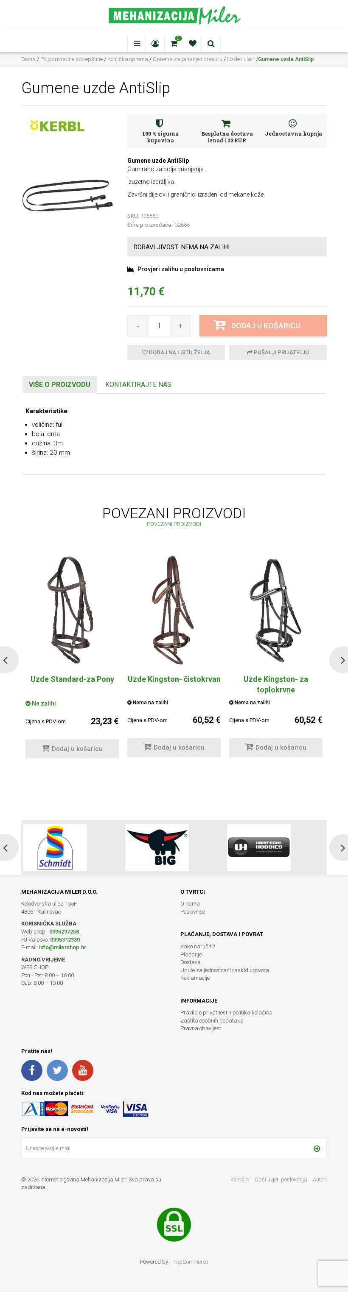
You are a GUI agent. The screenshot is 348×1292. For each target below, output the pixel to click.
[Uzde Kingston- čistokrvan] (174, 610)
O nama (190, 903)
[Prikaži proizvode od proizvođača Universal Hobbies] (259, 847)
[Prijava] (316, 1148)
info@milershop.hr (62, 947)
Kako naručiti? (197, 946)
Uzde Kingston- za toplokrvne (276, 684)
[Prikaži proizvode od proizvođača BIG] (157, 847)
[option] (174, 659)
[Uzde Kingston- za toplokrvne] (276, 610)
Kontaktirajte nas (138, 385)
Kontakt (239, 1179)
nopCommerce (191, 1262)
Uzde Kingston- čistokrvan (174, 679)
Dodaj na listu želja (179, 352)
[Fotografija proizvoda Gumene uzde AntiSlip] (68, 195)
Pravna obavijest (200, 1028)
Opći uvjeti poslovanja (282, 1179)
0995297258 (63, 931)
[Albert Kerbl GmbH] (57, 125)
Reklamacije (195, 978)
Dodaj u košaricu (77, 749)
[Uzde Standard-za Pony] (72, 610)
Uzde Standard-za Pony (72, 679)
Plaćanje (191, 954)
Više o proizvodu (59, 385)
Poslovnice (192, 912)
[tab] (59, 385)
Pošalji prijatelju (281, 352)
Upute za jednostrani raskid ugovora (224, 970)
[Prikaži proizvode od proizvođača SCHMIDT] (55, 847)
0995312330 (65, 939)
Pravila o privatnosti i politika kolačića (226, 1012)
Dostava (190, 962)
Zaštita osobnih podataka (212, 1020)
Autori (320, 1179)
